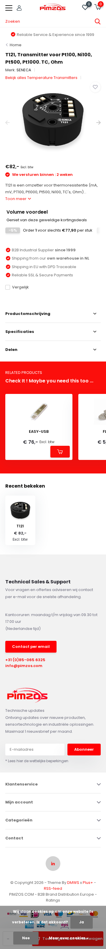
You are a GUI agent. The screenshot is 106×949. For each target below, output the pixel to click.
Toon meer (16, 199)
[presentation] (7, 122)
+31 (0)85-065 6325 (25, 660)
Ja (81, 922)
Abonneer (84, 749)
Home (15, 45)
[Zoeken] (98, 21)
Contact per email (31, 646)
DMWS (73, 882)
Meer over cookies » (68, 937)
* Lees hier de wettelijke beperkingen (36, 760)
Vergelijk (20, 287)
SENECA (23, 70)
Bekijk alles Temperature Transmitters (41, 77)
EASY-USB (39, 431)
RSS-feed (53, 888)
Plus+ (88, 882)
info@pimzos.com (23, 666)
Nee (26, 937)
